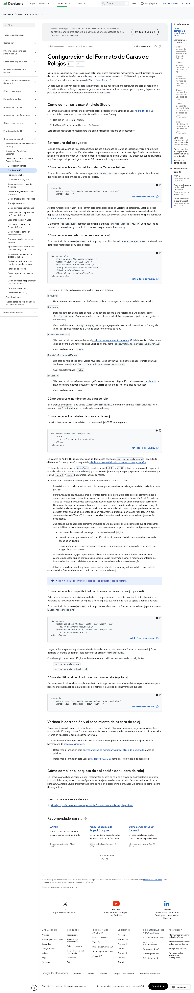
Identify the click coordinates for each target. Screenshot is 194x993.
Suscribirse (158, 986)
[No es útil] (160, 46)
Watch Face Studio (98, 80)
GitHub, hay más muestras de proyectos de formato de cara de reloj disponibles (92, 805)
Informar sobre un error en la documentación (179, 942)
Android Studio (170, 3)
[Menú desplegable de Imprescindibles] (50, 3)
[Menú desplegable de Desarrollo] (71, 3)
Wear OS (37, 14)
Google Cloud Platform (123, 973)
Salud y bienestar (74, 946)
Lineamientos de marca (75, 986)
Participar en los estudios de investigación (176, 955)
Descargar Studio (151, 953)
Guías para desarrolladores (150, 943)
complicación (150, 381)
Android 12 (123, 957)
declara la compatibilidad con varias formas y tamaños (118, 462)
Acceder (186, 3)
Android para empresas (52, 939)
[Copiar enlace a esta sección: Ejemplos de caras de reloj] (93, 799)
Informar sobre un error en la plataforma (179, 936)
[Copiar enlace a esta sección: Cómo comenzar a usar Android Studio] (113, 105)
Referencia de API (151, 949)
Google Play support (178, 948)
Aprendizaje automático (72, 940)
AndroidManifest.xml (143, 196)
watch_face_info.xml (143, 278)
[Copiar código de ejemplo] (160, 185)
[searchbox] (19, 25)
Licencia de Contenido (152, 879)
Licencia (58, 986)
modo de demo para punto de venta (110, 340)
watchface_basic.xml (143, 447)
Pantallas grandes (100, 937)
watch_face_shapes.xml (142, 638)
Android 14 (123, 948)
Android (45, 935)
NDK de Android (150, 958)
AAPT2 (54, 827)
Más (80, 3)
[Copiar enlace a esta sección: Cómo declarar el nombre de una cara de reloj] (111, 399)
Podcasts (46, 962)
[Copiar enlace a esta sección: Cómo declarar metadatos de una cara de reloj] (112, 235)
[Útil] (156, 46)
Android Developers (55, 46)
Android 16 (123, 939)
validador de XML (99, 758)
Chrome (90, 973)
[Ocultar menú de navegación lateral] (34, 988)
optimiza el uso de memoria (113, 581)
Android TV (97, 956)
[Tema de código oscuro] (156, 185)
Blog (44, 957)
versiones (56, 218)
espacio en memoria (74, 744)
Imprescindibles (38, 3)
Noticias (45, 953)
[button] (17, 43)
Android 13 (122, 953)
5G (68, 962)
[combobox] (115, 3)
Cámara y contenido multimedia (76, 951)
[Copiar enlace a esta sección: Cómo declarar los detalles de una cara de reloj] (113, 416)
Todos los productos (150, 973)
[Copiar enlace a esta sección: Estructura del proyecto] (89, 143)
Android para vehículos (102, 951)
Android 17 (123, 935)
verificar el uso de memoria (128, 750)
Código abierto (48, 948)
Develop (8, 14)
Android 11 (122, 962)
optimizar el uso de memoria (97, 750)
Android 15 (123, 944)
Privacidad (72, 957)
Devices (23, 14)
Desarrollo (62, 3)
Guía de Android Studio (153, 937)
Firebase (103, 973)
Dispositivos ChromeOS (102, 946)
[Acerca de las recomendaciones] (85, 818)
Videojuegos (72, 935)
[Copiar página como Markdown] (78, 64)
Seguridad (46, 944)
